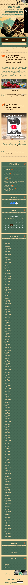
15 (11, 225)
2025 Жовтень (7, 522)
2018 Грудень (7, 404)
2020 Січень (7, 424)
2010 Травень (7, 257)
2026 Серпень (7, 536)
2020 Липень (7, 434)
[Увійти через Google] (16, 203)
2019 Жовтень (7, 419)
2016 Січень (7, 353)
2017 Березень (7, 375)
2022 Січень (7, 460)
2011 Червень (7, 273)
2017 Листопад (7, 388)
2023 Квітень (7, 475)
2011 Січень (7, 265)
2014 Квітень (7, 320)
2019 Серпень (7, 416)
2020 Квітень (7, 429)
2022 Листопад (7, 467)
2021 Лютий (7, 443)
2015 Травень (7, 341)
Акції (5, 179)
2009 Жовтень (7, 246)
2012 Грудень (7, 298)
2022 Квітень (7, 465)
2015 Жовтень (7, 349)
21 (8, 227)
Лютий (10, 50)
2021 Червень (7, 449)
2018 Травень (7, 397)
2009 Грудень (7, 249)
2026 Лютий (7, 527)
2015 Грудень (7, 352)
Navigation (6, 40)
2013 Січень (7, 300)
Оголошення (12, 94)
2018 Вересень (7, 401)
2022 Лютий (7, 462)
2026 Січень (7, 525)
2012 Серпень (7, 292)
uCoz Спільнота (8, 565)
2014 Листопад (7, 331)
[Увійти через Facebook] (14, 203)
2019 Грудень (7, 423)
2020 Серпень (7, 435)
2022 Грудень (7, 468)
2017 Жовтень (7, 386)
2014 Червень (7, 323)
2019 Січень (7, 405)
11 (19, 222)
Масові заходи (7, 169)
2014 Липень (7, 325)
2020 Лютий (7, 426)
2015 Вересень (7, 347)
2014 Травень (7, 322)
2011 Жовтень (7, 278)
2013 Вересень (7, 311)
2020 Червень (7, 432)
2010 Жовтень (7, 260)
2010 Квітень (7, 256)
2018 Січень (7, 391)
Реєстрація (14, 12)
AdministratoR (14, 95)
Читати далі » (14, 90)
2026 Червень (7, 533)
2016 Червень (7, 361)
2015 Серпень (7, 345)
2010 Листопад (7, 262)
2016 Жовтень (7, 368)
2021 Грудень (7, 459)
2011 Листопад (7, 279)
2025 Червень (7, 516)
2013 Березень (7, 303)
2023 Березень (7, 473)
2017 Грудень (7, 390)
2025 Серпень (7, 519)
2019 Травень (7, 412)
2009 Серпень (7, 243)
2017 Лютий (7, 374)
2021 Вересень (7, 454)
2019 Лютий (7, 407)
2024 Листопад (7, 505)
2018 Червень (7, 399)
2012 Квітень (7, 287)
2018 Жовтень (7, 402)
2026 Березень (7, 528)
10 (16, 222)
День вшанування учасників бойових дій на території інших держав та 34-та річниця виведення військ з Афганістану (16, 59)
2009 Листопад (7, 248)
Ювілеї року (7, 190)
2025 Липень (7, 517)
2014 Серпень (7, 327)
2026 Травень (7, 531)
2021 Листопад (7, 457)
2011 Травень (7, 271)
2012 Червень (7, 289)
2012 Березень (7, 286)
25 (19, 227)
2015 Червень (7, 342)
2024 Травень (7, 495)
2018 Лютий (7, 393)
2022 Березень (7, 464)
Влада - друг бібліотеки (9, 188)
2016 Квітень (7, 358)
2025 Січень (7, 508)
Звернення (6, 177)
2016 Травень (7, 360)
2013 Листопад (7, 314)
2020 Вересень (7, 437)
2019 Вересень (7, 418)
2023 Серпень (7, 481)
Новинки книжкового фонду (10, 182)
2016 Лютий (7, 355)
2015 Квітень (7, 339)
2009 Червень (7, 242)
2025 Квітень (7, 512)
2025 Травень (7, 514)
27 (5, 229)
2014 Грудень (7, 333)
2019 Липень (7, 415)
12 (22, 222)
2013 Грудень (7, 316)
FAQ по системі (7, 567)
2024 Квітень (7, 493)
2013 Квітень (7, 305)
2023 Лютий (7, 471)
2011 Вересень (7, 276)
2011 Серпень (7, 275)
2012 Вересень (7, 293)
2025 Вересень (7, 520)
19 (22, 225)
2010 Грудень (7, 264)
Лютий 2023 (14, 216)
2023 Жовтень (7, 484)
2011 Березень (7, 268)
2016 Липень (7, 363)
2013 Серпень (7, 309)
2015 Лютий (7, 336)
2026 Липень (7, 534)
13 (5, 225)
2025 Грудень (7, 523)
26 (22, 227)
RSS (24, 9)
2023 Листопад (7, 486)
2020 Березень (7, 427)
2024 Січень (7, 489)
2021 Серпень (7, 453)
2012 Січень (7, 282)
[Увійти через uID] (11, 203)
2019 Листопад (7, 421)
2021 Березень (7, 445)
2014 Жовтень (7, 330)
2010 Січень (7, 251)
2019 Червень (7, 413)
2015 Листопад (7, 350)
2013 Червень (7, 308)
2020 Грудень (7, 442)
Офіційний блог (7, 564)
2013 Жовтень (7, 312)
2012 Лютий (7, 284)
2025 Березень (7, 511)
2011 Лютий (7, 267)
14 (8, 225)
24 (16, 227)
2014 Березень (7, 319)
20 (5, 227)
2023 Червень (7, 478)
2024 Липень (7, 498)
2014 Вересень (7, 328)
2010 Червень (7, 259)
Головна (7, 12)
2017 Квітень (7, 377)
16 (13, 225)
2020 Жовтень (7, 438)
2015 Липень (7, 344)
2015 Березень (7, 338)
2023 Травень (7, 476)
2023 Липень (7, 479)
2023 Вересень (7, 482)
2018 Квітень (7, 396)
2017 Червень (7, 380)
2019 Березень (7, 408)
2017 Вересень (7, 385)
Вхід (21, 12)
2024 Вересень (7, 501)
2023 (7, 50)
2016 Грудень (7, 371)
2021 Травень (7, 448)
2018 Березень (7, 394)
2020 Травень (7, 430)
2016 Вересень (7, 366)
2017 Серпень (7, 383)
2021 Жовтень (7, 456)
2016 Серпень (7, 364)
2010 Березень (7, 254)
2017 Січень (7, 372)
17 (16, 225)
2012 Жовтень (7, 295)
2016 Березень (7, 356)
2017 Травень (7, 379)
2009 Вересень (7, 245)
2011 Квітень (7, 270)
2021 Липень (7, 451)
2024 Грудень (7, 506)
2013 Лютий (7, 301)
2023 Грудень (7, 487)
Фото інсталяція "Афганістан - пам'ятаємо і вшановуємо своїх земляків (16, 106)
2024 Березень (7, 492)
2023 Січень (7, 470)
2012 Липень (7, 290)
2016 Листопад (7, 369)
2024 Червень (7, 497)
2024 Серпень (7, 500)
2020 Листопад (7, 440)
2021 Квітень (7, 446)
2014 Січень (7, 317)
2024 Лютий (7, 490)
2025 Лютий (7, 509)
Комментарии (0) (8, 96)
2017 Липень (7, 382)
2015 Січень (7, 334)
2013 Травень (7, 306)
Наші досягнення (8, 185)
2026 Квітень (7, 530)
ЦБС (14, 6)
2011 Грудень (7, 281)
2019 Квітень (7, 410)
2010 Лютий (7, 253)
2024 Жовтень (7, 503)
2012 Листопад (7, 297)
